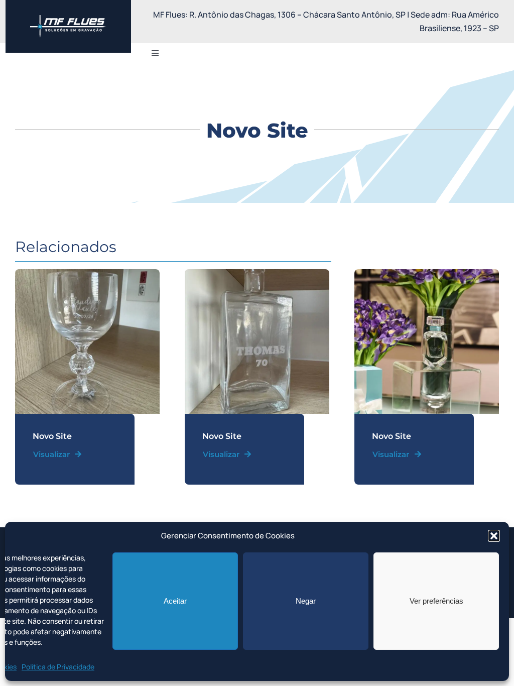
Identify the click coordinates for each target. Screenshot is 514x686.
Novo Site (52, 436)
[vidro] (87, 273)
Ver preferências (436, 601)
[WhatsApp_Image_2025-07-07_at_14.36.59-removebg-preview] (68, 19)
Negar (306, 601)
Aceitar (175, 601)
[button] (494, 536)
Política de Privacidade (58, 666)
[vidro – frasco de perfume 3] (426, 273)
